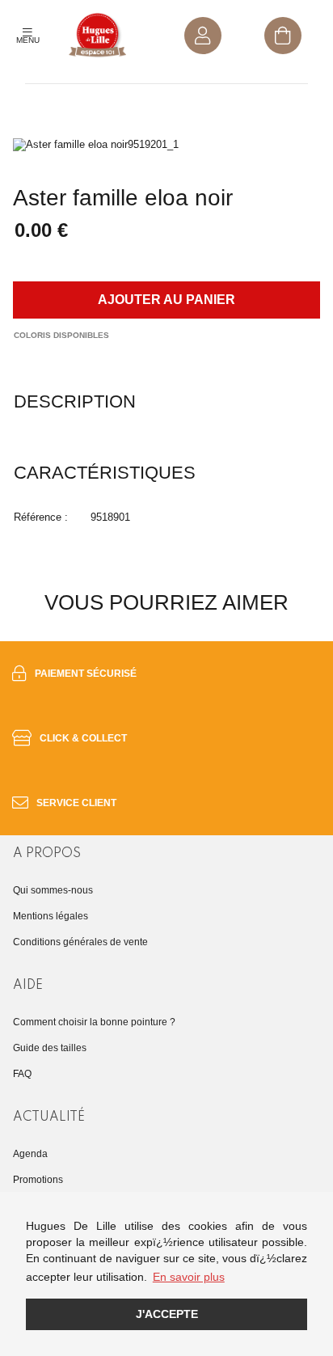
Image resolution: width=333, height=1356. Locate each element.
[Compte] (202, 35)
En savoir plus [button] (189, 1276)
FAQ (22, 1073)
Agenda (30, 1154)
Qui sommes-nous (53, 890)
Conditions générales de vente (80, 942)
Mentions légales (50, 916)
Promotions (38, 1179)
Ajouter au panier (166, 299)
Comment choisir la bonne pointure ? (94, 1022)
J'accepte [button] (167, 1313)
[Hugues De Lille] (97, 35)
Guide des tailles (49, 1048)
